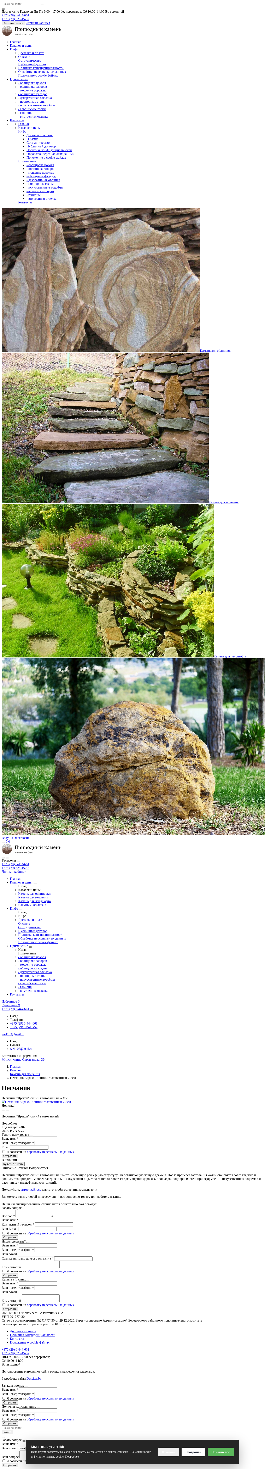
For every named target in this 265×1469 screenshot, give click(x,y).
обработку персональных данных (50, 1152)
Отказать (168, 1452)
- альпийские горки (32, 109)
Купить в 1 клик (13, 1164)
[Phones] (3, 857)
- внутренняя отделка (33, 116)
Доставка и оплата (31, 53)
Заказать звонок (13, 23)
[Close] (18, 861)
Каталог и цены (21, 45)
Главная (15, 42)
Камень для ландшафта (230, 656)
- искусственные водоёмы (36, 105)
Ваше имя (10, 1138)
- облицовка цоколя (32, 83)
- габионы (25, 112)
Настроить (193, 1452)
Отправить (10, 1155)
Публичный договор (32, 64)
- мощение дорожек (32, 90)
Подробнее (72, 1456)
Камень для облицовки (216, 350)
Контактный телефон (18, 1224)
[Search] (7, 857)
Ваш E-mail (9, 1228)
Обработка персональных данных (42, 71)
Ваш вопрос (10, 1457)
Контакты (17, 120)
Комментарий (12, 1267)
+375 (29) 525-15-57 (15, 868)
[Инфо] (20, 909)
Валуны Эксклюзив (16, 838)
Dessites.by (33, 1378)
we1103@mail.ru (21, 1048)
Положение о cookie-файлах (38, 75)
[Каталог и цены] (34, 883)
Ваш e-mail (10, 1254)
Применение (19, 79)
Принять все (221, 1452)
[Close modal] (31, 1135)
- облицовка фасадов (32, 94)
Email (6, 1147)
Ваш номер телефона (18, 1143)
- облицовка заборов (32, 86)
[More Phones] (31, 1010)
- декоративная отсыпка (35, 98)
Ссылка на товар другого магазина (27, 1258)
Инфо (14, 49)
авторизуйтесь (31, 1189)
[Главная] (32, 853)
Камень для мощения (223, 502)
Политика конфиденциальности (41, 68)
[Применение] (30, 947)
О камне (24, 56)
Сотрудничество (29, 60)
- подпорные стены (31, 101)
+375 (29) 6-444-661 (15, 864)
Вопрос (8, 1216)
